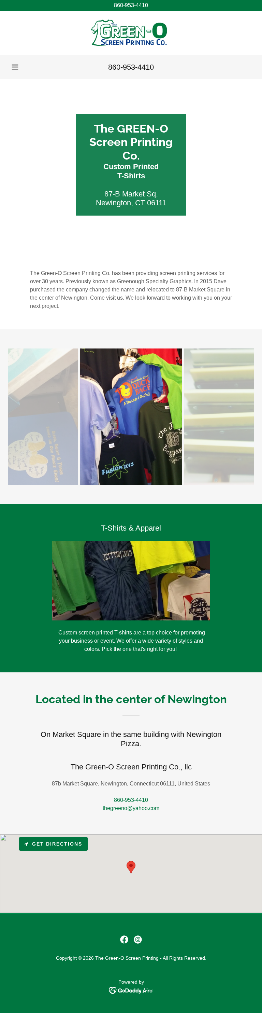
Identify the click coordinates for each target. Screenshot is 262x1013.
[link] (131, 32)
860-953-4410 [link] (131, 67)
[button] (15, 67)
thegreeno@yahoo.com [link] (131, 808)
